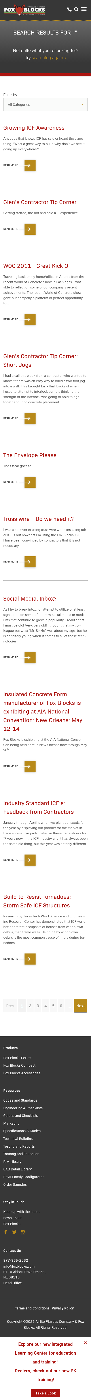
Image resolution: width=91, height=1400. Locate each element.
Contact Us (12, 1250)
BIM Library (12, 1161)
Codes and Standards (20, 1100)
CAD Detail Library (17, 1169)
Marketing (11, 1123)
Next (80, 1005)
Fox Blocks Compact (19, 1065)
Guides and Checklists (20, 1115)
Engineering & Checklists (23, 1108)
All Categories (19, 104)
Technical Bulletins (18, 1138)
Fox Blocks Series (17, 1057)
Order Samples (15, 1184)
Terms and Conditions (32, 1307)
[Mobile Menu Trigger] (84, 9)
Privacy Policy (63, 1307)
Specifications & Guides (22, 1130)
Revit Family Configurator (23, 1176)
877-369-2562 (15, 1260)
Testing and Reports (19, 1146)
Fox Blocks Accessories (21, 1073)
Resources (11, 1090)
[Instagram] (23, 1233)
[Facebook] (5, 1233)
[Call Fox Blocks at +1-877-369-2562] (69, 10)
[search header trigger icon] (76, 9)
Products (10, 1047)
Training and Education (21, 1153)
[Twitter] (14, 1233)
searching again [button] (47, 57)
